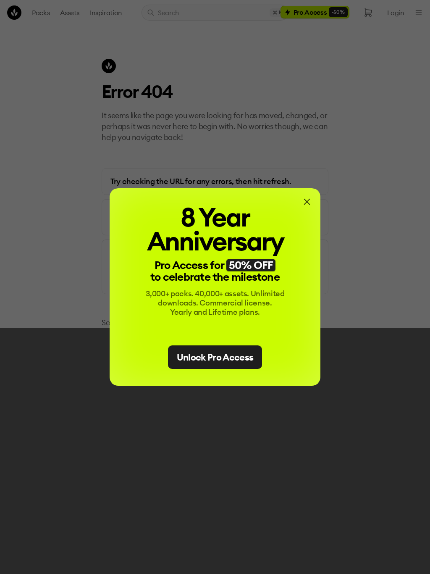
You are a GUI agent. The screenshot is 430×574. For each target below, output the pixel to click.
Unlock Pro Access (215, 357)
